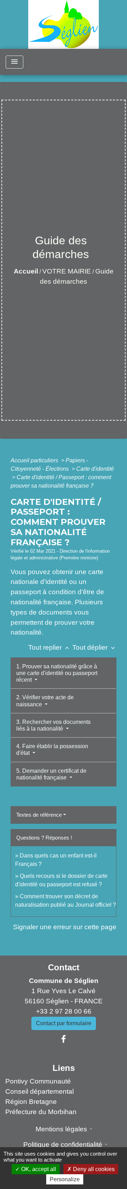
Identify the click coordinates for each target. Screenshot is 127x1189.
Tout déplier (94, 647)
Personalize (65, 1179)
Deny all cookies (93, 1169)
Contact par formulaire (63, 1023)
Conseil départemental (39, 1091)
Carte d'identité (95, 469)
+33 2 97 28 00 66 (63, 1011)
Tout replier (49, 647)
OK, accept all (38, 1169)
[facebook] (63, 1039)
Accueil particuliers (35, 460)
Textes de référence (39, 815)
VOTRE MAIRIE (66, 271)
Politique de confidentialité (62, 1144)
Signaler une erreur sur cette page (64, 927)
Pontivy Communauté (38, 1081)
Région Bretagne (31, 1101)
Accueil (26, 271)
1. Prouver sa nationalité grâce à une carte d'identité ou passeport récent (56, 673)
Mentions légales (61, 1129)
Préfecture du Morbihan (41, 1112)
